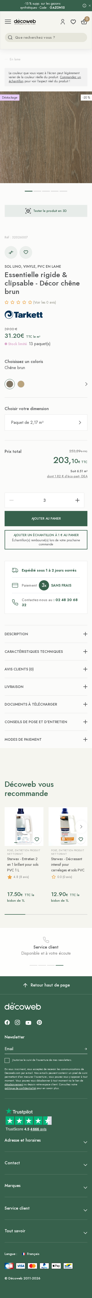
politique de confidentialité (20, 1088)
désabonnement (14, 1084)
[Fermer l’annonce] (89, 5)
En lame (15, 59)
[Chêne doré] (21, 384)
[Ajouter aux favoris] (25, 252)
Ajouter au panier (46, 518)
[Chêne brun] (10, 384)
